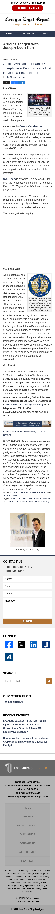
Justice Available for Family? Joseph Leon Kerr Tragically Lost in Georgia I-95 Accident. (27, 68)
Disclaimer (27, 834)
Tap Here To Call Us (27, 8)
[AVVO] (9, 657)
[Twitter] (21, 644)
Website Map (27, 852)
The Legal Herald (13, 701)
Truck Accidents (10, 495)
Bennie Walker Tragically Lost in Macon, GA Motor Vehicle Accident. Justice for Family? (26, 742)
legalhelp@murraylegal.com (31, 796)
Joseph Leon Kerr (18, 498)
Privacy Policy (27, 825)
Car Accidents (19, 492)
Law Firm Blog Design (26, 909)
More (46, 33)
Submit (27, 621)
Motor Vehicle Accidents (37, 492)
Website (27, 816)
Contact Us (27, 33)
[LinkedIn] (34, 644)
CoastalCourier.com (30, 126)
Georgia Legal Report (27, 21)
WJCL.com (9, 179)
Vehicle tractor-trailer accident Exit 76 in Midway (28, 501)
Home (9, 33)
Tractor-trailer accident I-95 (39, 498)
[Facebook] (9, 644)
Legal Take (27, 861)
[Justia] (46, 644)
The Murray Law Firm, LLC (27, 901)
